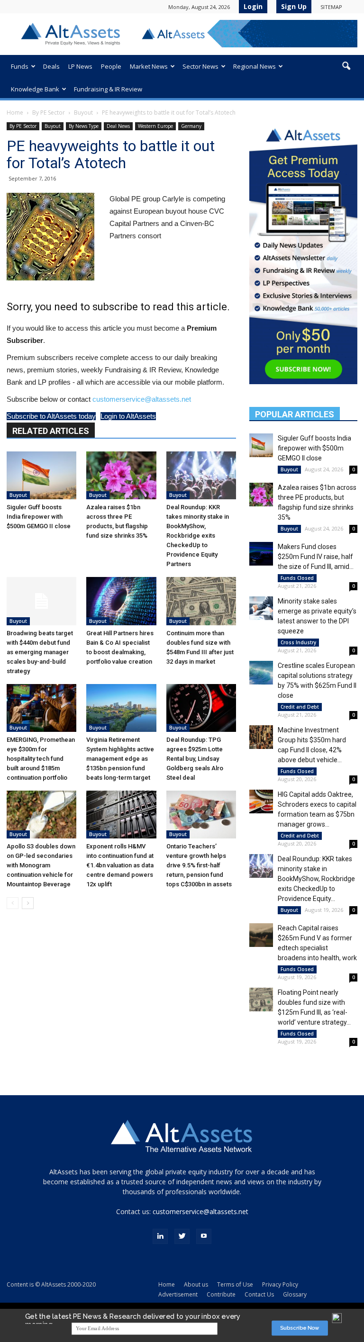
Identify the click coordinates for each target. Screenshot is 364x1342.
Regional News (254, 66)
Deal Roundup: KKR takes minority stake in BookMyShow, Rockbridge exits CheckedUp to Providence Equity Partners (197, 535)
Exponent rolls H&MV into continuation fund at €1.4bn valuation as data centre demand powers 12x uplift (120, 865)
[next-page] (28, 903)
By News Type (84, 126)
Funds (19, 66)
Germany (191, 126)
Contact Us (259, 1294)
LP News (80, 66)
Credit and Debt (300, 706)
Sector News (200, 66)
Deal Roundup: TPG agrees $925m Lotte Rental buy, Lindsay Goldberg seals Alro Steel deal (194, 758)
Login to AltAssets (128, 416)
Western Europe (155, 126)
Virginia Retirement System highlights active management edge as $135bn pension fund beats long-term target (120, 758)
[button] (346, 66)
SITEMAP (331, 6)
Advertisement (178, 1294)
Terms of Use (235, 1284)
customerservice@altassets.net (141, 399)
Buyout (83, 112)
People (111, 66)
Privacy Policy (280, 1284)
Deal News (118, 126)
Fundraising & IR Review (108, 89)
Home (15, 112)
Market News (149, 66)
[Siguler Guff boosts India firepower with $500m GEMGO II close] (41, 475)
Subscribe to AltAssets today (51, 416)
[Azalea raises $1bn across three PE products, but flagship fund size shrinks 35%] (121, 475)
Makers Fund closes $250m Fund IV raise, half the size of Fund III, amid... (316, 556)
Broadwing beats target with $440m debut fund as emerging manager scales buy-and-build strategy (40, 652)
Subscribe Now (299, 1328)
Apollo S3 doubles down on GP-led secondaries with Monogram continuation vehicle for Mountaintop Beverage (41, 865)
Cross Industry (298, 642)
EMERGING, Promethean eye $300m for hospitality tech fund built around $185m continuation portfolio (41, 758)
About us (196, 1284)
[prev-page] (12, 903)
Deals (51, 66)
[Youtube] (203, 1236)
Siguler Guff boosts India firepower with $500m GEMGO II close (39, 517)
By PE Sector (48, 112)
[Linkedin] (160, 1236)
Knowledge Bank (35, 89)
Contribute (221, 1294)
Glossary (295, 1294)
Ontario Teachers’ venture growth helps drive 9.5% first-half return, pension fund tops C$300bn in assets (199, 865)
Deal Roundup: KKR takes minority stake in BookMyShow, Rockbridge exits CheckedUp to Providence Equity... (316, 878)
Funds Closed (297, 578)
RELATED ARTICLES (50, 431)
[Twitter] (182, 1236)
